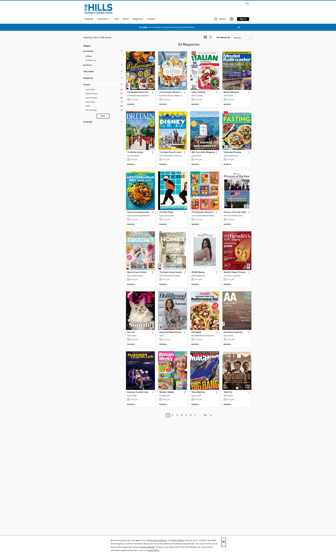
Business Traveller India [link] (137, 392)
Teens (126, 19)
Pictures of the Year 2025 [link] (235, 212)
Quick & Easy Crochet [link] (136, 272)
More (103, 116)
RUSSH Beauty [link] (198, 272)
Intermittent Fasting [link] (232, 152)
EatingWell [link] (196, 332)
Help (247, 4)
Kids (117, 19)
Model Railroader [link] (231, 92)
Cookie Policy (153, 550)
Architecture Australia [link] (233, 332)
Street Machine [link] (198, 392)
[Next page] (210, 415)
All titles (88, 56)
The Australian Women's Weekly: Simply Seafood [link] (171, 92)
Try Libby (143, 27)
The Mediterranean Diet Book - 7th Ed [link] (139, 92)
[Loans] (232, 19)
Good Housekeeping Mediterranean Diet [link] (139, 212)
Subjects (89, 19)
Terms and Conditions (157, 540)
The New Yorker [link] (166, 212)
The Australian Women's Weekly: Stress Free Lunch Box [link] (203, 212)
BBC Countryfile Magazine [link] (203, 152)
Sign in (243, 19)
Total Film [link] (228, 392)
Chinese (151, 19)
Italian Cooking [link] (198, 92)
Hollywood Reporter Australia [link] (171, 332)
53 (205, 415)
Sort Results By (223, 37)
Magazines (138, 19)
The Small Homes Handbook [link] (171, 272)
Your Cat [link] (131, 332)
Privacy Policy (177, 540)
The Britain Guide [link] (135, 152)
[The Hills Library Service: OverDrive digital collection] (98, 9)
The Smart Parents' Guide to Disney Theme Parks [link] (171, 152)
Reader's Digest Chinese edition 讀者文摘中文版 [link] (236, 272)
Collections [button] (103, 19)
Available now (91, 60)
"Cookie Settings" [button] (147, 547)
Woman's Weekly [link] (166, 392)
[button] (220, 19)
